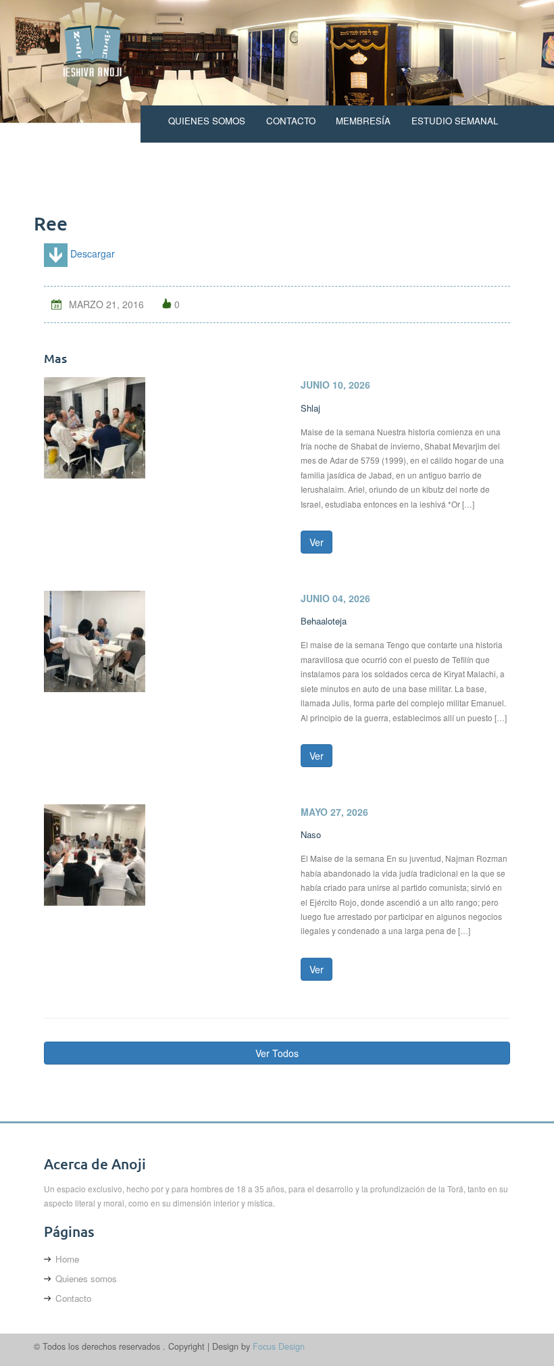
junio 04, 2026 (335, 598)
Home (67, 1258)
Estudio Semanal (454, 120)
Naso (311, 834)
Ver (316, 542)
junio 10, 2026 (335, 384)
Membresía (363, 120)
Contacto (291, 120)
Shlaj (310, 407)
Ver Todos (277, 1053)
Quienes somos (206, 120)
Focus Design (279, 1346)
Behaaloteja (324, 620)
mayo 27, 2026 (334, 812)
